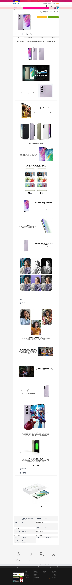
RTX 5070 (35, 574)
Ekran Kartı (26, 573)
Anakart (26, 572)
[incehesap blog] (47, 576)
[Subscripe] (23, 572)
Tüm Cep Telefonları (53, 17)
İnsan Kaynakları (54, 571)
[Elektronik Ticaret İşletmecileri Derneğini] (54, 566)
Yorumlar (42, 37)
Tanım (18, 37)
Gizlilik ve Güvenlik (54, 572)
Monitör (26, 571)
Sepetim (44, 572)
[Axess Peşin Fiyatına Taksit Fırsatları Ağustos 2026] (36, 8)
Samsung (38, 11)
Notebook (26, 570)
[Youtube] (57, 583)
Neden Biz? (53, 37)
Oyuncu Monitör (27, 576)
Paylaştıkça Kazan (45, 3)
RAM (34, 41)
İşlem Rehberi (54, 575)
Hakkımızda (53, 570)
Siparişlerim (53, 3)
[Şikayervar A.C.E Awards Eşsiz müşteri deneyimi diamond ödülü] (16, 579)
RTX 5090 (35, 576)
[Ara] (46, 6)
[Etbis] (21, 579)
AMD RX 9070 (36, 573)
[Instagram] (56, 583)
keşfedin (20, 560)
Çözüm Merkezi (57, 3)
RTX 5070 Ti (35, 575)
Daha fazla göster (27, 577)
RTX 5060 (35, 570)
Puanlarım (44, 571)
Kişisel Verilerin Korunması (55, 573)
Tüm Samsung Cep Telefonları (42, 17)
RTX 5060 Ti (35, 571)
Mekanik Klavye (27, 574)
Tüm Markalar (54, 574)
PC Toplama (49, 3)
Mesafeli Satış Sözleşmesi (55, 576)
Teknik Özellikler (30, 37)
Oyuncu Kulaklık (27, 575)
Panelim (44, 570)
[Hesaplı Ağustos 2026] (36, 1)
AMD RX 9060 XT (36, 572)
